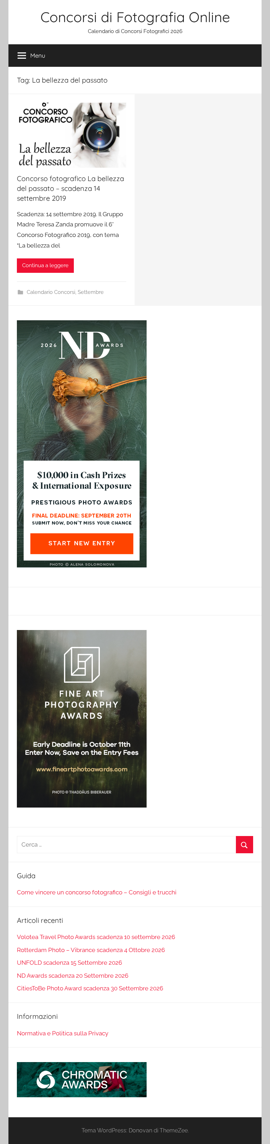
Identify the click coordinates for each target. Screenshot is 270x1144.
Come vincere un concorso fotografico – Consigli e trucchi (96, 892)
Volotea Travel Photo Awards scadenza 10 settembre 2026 (96, 936)
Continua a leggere (45, 265)
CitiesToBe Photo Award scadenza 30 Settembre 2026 (90, 988)
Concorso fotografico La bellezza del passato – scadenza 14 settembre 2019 (70, 188)
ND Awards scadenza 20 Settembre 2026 (72, 975)
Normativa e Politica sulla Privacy (62, 1033)
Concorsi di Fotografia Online (135, 17)
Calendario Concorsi (51, 292)
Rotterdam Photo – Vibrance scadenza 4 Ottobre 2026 (91, 949)
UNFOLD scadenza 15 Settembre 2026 (69, 962)
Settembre (91, 292)
